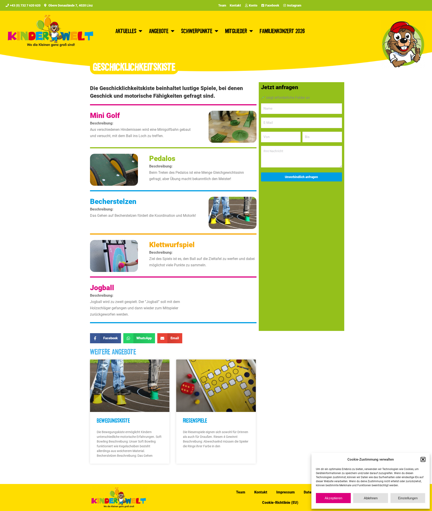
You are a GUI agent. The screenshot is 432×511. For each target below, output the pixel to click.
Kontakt (260, 492)
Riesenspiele (195, 420)
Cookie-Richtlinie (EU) (280, 502)
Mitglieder (236, 30)
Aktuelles (125, 30)
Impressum (285, 492)
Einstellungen (408, 498)
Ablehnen (371, 498)
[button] (423, 459)
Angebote (159, 30)
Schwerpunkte (196, 30)
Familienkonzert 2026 (282, 30)
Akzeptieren (333, 498)
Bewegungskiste (113, 420)
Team (240, 492)
